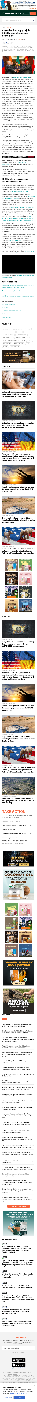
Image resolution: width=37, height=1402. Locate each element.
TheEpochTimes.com (8, 304)
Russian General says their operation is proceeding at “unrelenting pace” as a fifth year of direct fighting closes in (18, 1039)
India (3, 50)
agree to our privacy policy (19, 1393)
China (3, 47)
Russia (28, 50)
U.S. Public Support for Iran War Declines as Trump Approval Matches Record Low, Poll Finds (17, 1168)
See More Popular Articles (19, 1206)
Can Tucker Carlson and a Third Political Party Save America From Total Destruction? (18, 1287)
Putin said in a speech (15, 240)
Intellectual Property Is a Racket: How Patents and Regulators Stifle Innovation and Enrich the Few (17, 1115)
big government (15, 46)
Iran (6, 50)
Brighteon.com (6, 317)
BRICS (25, 46)
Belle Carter (13, 451)
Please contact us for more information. (13, 843)
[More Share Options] (12, 43)
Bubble (30, 46)
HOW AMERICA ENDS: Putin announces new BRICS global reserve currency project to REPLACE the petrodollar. (17, 218)
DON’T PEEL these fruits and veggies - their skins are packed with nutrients (16, 1131)
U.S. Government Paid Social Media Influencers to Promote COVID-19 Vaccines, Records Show (18, 1146)
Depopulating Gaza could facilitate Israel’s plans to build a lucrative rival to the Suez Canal (18, 520)
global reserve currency (26, 49)
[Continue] (33, 1348)
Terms (15, 1374)
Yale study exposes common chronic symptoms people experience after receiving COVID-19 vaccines (17, 394)
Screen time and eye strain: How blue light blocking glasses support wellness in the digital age (17, 1199)
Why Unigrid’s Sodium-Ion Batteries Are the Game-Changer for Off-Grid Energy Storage (16, 1068)
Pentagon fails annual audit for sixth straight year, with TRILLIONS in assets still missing (18, 800)
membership (11, 50)
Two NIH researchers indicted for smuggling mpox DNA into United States (16, 1081)
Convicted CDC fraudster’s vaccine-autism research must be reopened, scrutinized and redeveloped (16, 1124)
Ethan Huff (12, 420)
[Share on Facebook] (6, 43)
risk (25, 50)
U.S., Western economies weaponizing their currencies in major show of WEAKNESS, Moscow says (18, 425)
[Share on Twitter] (9, 43)
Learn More (8, 1397)
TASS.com (5, 307)
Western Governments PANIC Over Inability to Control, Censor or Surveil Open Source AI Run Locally (18, 1276)
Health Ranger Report (9, 1239)
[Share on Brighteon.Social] (3, 43)
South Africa (15, 346)
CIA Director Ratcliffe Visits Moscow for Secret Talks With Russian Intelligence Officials (17, 1031)
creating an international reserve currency (22, 207)
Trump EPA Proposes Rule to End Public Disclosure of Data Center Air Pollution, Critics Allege (17, 1139)
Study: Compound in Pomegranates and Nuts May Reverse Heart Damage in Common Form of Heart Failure (17, 1190)
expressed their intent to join (21, 77)
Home (3, 27)
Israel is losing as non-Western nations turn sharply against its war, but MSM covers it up (18, 489)
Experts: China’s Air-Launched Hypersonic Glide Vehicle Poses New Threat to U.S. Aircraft (17, 1088)
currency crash (16, 47)
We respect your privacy (18, 1352)
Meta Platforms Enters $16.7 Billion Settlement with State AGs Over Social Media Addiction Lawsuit (17, 1054)
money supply (19, 50)
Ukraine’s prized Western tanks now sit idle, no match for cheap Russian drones (17, 1095)
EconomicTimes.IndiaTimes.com (11, 311)
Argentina (7, 46)
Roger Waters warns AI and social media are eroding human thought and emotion (16, 1047)
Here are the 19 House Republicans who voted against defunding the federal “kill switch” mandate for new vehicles (18, 551)
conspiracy (9, 47)
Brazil (21, 46)
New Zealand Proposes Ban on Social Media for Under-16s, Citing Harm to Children (17, 1025)
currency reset (25, 47)
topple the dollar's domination (20, 191)
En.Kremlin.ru (6, 314)
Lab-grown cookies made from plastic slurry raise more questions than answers (17, 1101)
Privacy (10, 1374)
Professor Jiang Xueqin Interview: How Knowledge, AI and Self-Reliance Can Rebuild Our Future (16, 1311)
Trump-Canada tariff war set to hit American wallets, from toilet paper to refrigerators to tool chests (17, 1154)
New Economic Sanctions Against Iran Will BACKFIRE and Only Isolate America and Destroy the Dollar (17, 1323)
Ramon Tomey (13, 39)
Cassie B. (12, 389)
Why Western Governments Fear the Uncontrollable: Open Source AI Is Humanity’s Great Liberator (17, 1182)
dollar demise (7, 338)
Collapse (10, 27)
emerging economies (13, 49)
